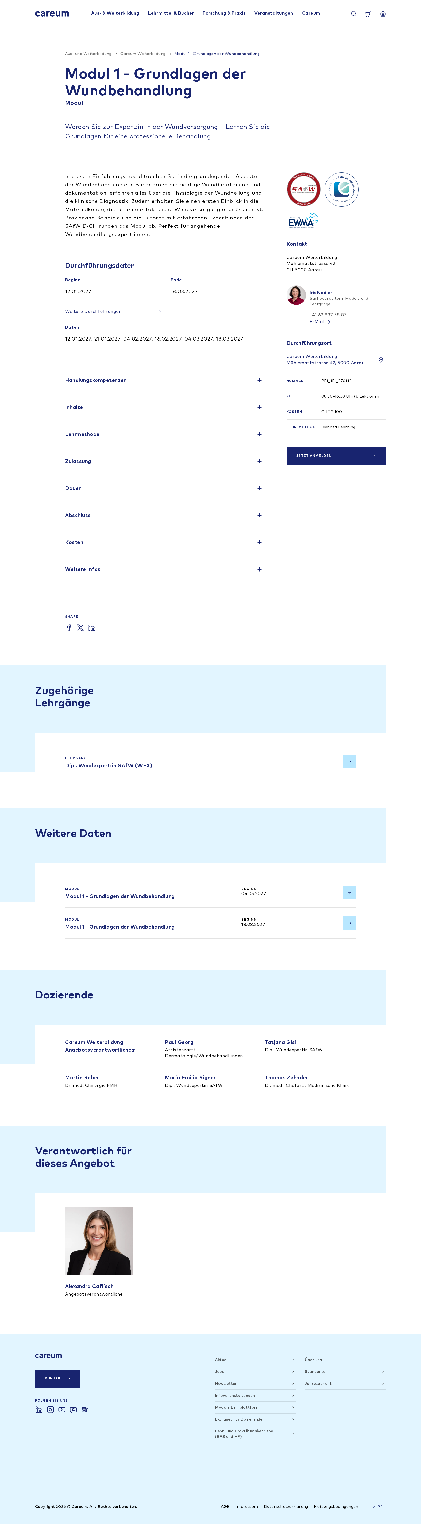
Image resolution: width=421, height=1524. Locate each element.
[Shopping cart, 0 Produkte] (368, 14)
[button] (165, 380)
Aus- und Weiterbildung (88, 54)
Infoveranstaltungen (235, 1395)
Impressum (246, 1507)
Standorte (315, 1372)
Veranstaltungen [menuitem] (273, 13)
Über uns (313, 1360)
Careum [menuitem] (311, 13)
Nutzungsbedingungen (336, 1507)
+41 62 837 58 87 (328, 315)
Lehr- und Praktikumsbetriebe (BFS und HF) (244, 1433)
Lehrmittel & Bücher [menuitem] (171, 13)
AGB (225, 1507)
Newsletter (226, 1384)
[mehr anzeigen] (259, 380)
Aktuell (222, 1360)
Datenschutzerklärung (286, 1507)
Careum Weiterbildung (142, 54)
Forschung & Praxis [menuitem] (224, 13)
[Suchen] (353, 14)
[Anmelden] (383, 14)
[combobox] (378, 1507)
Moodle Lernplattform (237, 1407)
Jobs (219, 1372)
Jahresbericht (318, 1384)
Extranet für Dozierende (239, 1419)
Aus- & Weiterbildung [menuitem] (115, 13)
